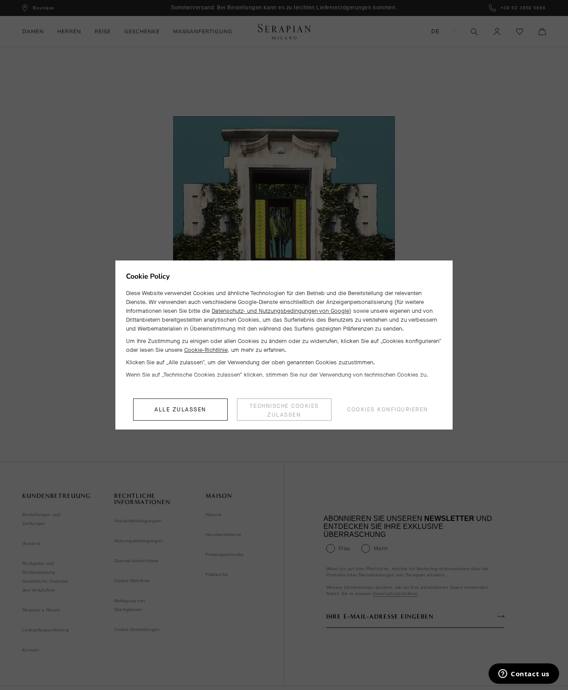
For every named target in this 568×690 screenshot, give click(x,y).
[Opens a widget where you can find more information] (524, 674)
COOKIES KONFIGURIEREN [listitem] (387, 409)
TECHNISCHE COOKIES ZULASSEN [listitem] (284, 410)
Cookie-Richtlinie (206, 350)
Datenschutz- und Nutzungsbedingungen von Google (280, 311)
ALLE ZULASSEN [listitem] (180, 409)
